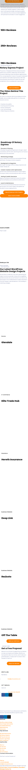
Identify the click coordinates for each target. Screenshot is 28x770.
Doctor (3, 336)
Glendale (6, 342)
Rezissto (6, 576)
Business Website (6, 512)
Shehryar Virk (4, 262)
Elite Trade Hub (10, 401)
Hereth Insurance (11, 459)
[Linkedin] (7, 695)
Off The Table (9, 635)
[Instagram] (10, 695)
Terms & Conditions (13, 767)
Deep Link (7, 518)
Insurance (4, 453)
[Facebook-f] (3, 695)
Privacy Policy (3, 767)
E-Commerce (5, 395)
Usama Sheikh (4, 228)
